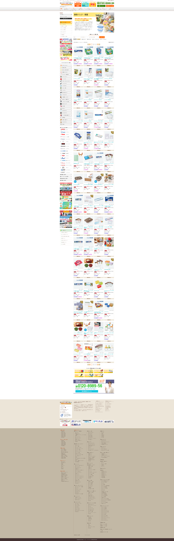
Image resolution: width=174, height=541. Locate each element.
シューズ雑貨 (90, 474)
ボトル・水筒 (90, 431)
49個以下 (63, 440)
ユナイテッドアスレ (69, 165)
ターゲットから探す (104, 524)
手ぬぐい (103, 434)
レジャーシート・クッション (92, 505)
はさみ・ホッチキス (78, 453)
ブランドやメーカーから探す (105, 479)
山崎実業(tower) (104, 492)
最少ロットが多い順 (103, 39)
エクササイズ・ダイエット (92, 498)
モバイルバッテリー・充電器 (79, 486)
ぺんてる (67, 134)
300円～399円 (63, 435)
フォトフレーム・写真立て (92, 469)
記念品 (102, 470)
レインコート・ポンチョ (92, 526)
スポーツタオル (78, 509)
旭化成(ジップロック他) (105, 491)
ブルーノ (67, 167)
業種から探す (103, 522)
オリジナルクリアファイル (105, 510)
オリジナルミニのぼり (105, 515)
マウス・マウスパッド (78, 498)
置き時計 (90, 517)
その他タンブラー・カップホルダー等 (93, 450)
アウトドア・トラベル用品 (92, 502)
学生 (62, 463)
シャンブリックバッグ (78, 472)
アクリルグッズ (90, 463)
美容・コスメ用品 (91, 492)
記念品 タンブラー (104, 471)
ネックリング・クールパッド (105, 441)
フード (103, 462)
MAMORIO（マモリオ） (92, 459)
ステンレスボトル (91, 432)
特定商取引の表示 (108, 407)
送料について (63, 238)
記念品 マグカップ (104, 472)
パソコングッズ (77, 496)
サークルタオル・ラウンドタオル (80, 510)
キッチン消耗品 (64, 27)
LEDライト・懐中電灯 (91, 457)
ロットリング (68, 143)
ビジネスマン (63, 461)
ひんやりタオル (104, 440)
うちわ (103, 432)
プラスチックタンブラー (92, 444)
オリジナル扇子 (104, 514)
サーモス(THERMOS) (104, 495)
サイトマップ (108, 410)
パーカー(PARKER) (104, 486)
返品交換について (64, 242)
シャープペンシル (78, 436)
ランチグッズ (90, 486)
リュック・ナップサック (79, 478)
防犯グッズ (90, 453)
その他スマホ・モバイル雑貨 (79, 493)
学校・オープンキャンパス (65, 477)
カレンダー (90, 519)
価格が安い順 (83, 39)
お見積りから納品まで (65, 232)
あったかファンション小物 (105, 450)
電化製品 (102, 459)
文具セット (77, 459)
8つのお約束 (107, 402)
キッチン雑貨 (63, 29)
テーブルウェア (64, 31)
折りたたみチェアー (91, 504)
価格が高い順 (89, 39)
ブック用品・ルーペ (78, 455)
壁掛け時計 (90, 518)
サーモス (67, 155)
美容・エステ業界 (64, 455)
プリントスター (68, 162)
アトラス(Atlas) (104, 496)
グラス (90, 447)
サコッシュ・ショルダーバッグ (79, 477)
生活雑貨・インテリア (91, 464)
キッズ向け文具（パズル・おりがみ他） (81, 458)
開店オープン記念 (64, 476)
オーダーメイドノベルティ (105, 505)
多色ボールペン (78, 433)
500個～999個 (63, 444)
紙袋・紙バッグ (78, 480)
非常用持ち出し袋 (91, 458)
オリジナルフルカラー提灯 (105, 511)
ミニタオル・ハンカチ (78, 503)
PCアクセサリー (78, 499)
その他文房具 (77, 461)
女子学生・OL (63, 462)
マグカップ (90, 446)
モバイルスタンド (78, 490)
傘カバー (90, 525)
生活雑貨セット (91, 476)
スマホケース (77, 492)
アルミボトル (90, 433)
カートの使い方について (65, 234)
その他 (90, 460)
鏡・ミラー (90, 493)
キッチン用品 (90, 480)
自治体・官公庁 (64, 458)
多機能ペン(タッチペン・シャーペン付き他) (81, 435)
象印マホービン (68, 160)
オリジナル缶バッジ (104, 509)
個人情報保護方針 (108, 406)
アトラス (67, 158)
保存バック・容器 (64, 26)
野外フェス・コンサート (65, 479)
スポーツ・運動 (91, 511)
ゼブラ (67, 129)
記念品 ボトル (104, 473)
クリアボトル (90, 434)
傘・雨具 (89, 523)
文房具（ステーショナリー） (79, 443)
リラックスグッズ (91, 499)
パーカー (67, 141)
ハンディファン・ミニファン (92, 512)
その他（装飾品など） (105, 457)
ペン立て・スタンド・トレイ (79, 448)
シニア (63, 467)
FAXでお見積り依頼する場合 (65, 236)
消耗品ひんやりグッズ (105, 444)
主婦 (62, 464)
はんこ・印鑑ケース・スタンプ (79, 460)
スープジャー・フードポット (92, 438)
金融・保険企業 (64, 457)
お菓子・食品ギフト (104, 461)
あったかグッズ (103, 446)
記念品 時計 (103, 476)
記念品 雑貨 (103, 477)
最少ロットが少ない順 (95, 39)
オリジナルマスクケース (105, 520)
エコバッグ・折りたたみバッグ (79, 465)
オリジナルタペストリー (105, 516)
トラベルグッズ (91, 507)
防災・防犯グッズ (90, 452)
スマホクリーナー (78, 491)
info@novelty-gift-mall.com (91, 388)
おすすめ (78, 39)
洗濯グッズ (90, 468)
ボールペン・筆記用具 (78, 431)
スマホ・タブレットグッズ (79, 485)
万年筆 (76, 441)
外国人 (63, 468)
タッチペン (77, 487)
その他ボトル (90, 439)
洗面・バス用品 (91, 466)
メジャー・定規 (78, 452)
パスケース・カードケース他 (79, 454)
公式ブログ (107, 409)
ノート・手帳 (77, 446)
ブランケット (103, 447)
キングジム (67, 146)
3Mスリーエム (104, 503)
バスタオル (77, 506)
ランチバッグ (77, 474)
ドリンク (103, 466)
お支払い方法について (65, 240)
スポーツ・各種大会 (64, 478)
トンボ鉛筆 (67, 136)
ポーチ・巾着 (77, 479)
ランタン (90, 506)
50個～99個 (63, 441)
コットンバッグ (78, 466)
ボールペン (77, 432)
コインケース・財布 (91, 473)
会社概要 (107, 408)
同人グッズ (63, 480)
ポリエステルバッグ (78, 467)
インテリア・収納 (91, 475)
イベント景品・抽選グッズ (105, 452)
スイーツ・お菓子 (104, 463)
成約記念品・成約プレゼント (65, 481)
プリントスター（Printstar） (105, 498)
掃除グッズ (90, 467)
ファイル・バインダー (78, 447)
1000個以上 (63, 445)
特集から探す (103, 527)
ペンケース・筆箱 (78, 449)
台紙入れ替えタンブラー (92, 445)
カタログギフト (103, 468)
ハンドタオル (77, 504)
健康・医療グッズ (91, 495)
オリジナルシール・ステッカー (106, 517)
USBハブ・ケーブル (78, 497)
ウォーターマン (68, 139)
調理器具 (63, 34)
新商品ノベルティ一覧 (104, 531)
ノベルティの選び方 (108, 403)
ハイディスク (68, 172)
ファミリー (63, 465)
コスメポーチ (90, 494)
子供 (62, 466)
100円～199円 (63, 433)
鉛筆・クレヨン (78, 439)
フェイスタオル (78, 505)
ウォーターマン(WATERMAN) (105, 485)
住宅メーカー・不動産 (64, 456)
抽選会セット (103, 453)
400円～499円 (63, 436)
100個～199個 (63, 442)
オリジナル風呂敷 (104, 508)
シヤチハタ (67, 148)
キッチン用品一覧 (63, 24)
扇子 (102, 433)
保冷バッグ (77, 473)
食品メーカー (63, 453)
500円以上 (63, 437)
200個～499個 (63, 443)
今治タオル (77, 511)
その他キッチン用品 (64, 36)
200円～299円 (63, 434)
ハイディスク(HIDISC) (105, 502)
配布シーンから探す (104, 525)
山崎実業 (67, 153)
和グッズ (102, 431)
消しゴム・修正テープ (78, 440)
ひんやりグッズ (103, 439)
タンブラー (89, 441)
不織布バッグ (77, 468)
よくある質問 (63, 244)
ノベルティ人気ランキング (99, 402)
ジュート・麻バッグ (78, 471)
